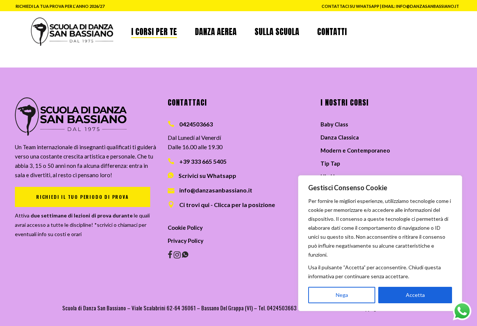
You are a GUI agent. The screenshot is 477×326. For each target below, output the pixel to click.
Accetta (415, 295)
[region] (380, 243)
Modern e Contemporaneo (355, 150)
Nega (342, 295)
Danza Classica (339, 137)
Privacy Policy (185, 240)
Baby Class (334, 124)
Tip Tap (330, 163)
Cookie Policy (185, 227)
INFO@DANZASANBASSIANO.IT (427, 6)
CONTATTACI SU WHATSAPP (350, 6)
